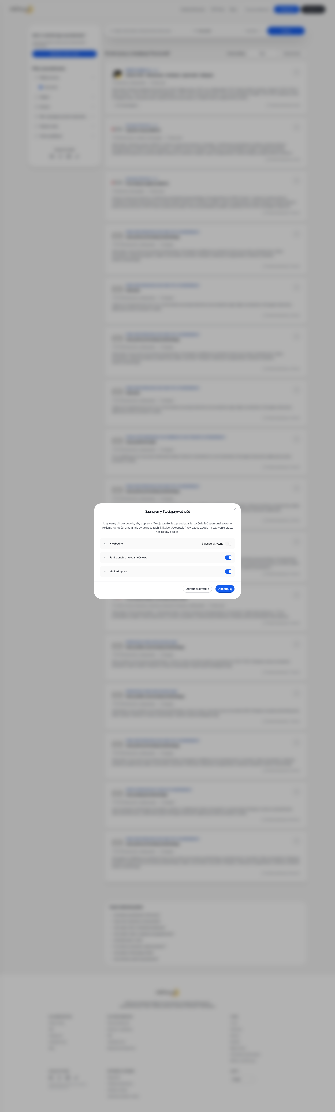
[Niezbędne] (228, 544)
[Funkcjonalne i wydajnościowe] (228, 557)
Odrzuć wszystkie (197, 589)
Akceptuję (225, 589)
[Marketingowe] (228, 571)
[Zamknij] (235, 509)
